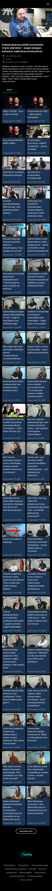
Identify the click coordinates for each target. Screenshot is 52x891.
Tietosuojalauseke (39, 865)
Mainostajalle (25, 872)
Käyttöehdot (9, 865)
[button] (26, 22)
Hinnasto (43, 869)
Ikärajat (32, 869)
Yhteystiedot (40, 872)
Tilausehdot (23, 865)
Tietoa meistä (26, 880)
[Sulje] (47, 4)
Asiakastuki (11, 872)
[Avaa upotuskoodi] (48, 10)
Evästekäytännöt (17, 876)
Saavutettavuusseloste (16, 869)
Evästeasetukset (35, 876)
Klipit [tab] (9, 90)
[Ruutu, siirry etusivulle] (26, 854)
